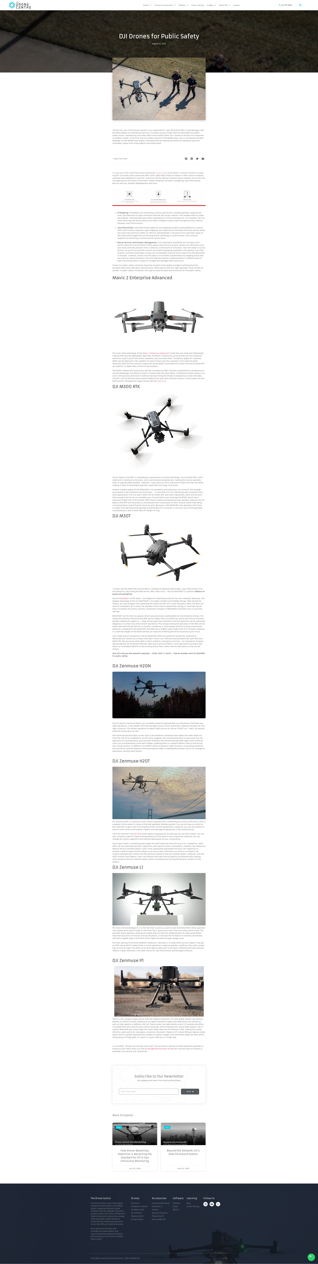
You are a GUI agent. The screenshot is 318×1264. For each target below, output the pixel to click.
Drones (146, 5)
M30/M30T (124, 598)
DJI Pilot (137, 834)
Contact (236, 5)
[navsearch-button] (300, 5)
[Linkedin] (205, 1204)
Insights (210, 5)
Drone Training (197, 5)
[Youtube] (212, 1204)
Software (182, 5)
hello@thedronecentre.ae (158, 1049)
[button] (147, 5)
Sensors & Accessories (164, 5)
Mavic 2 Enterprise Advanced (156, 353)
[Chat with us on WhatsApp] (311, 1257)
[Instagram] (218, 1204)
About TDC (223, 5)
